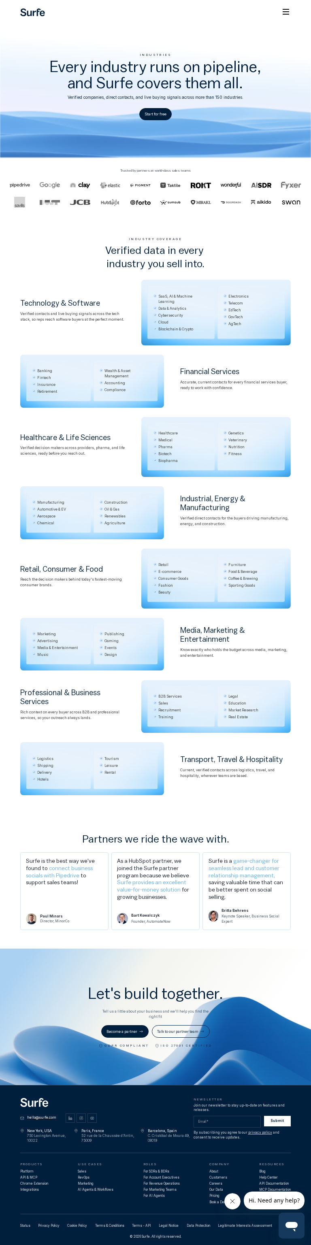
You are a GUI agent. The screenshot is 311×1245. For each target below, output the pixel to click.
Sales (82, 1171)
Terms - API (141, 1226)
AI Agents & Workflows (95, 1190)
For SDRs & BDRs (156, 1171)
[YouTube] (92, 1118)
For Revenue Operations (161, 1183)
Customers (218, 1177)
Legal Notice (169, 1226)
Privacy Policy (49, 1226)
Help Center (268, 1177)
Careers (215, 1183)
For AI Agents (154, 1196)
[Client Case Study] (231, 185)
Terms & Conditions (109, 1226)
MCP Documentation (275, 1190)
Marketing (86, 1183)
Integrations (29, 1190)
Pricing (214, 1196)
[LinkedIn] (70, 1118)
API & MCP (28, 1177)
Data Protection (198, 1226)
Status (25, 1226)
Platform (27, 1171)
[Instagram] (81, 1118)
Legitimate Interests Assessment (245, 1226)
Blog (262, 1171)
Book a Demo (219, 1202)
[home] (32, 12)
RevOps (83, 1177)
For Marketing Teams (160, 1190)
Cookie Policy (77, 1226)
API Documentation (274, 1183)
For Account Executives (161, 1177)
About (213, 1171)
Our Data (216, 1190)
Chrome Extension (34, 1183)
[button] (286, 12)
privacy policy (260, 1132)
